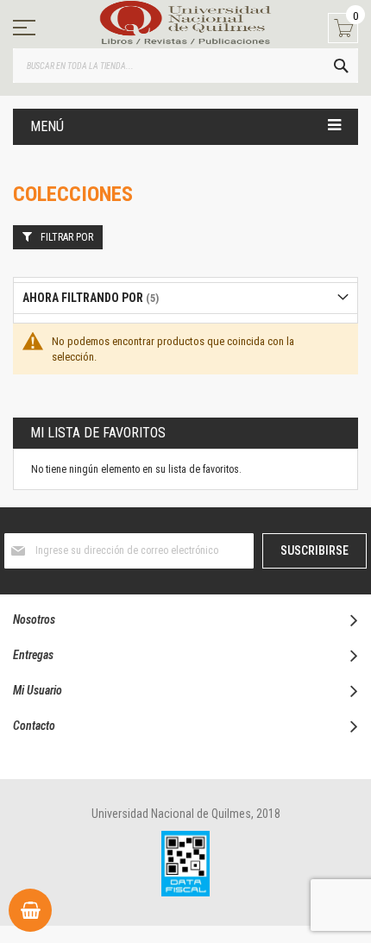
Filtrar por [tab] (67, 237)
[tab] (185, 298)
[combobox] (185, 65)
